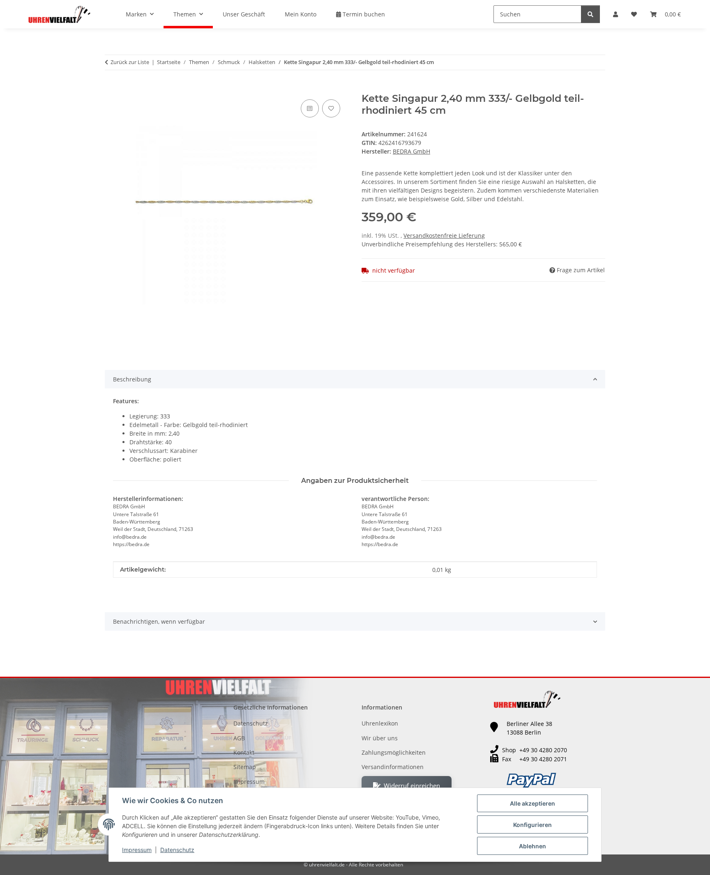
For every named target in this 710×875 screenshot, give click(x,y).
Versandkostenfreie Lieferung (444, 235)
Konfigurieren (532, 824)
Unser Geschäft (244, 14)
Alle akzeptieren (532, 803)
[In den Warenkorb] (111, 88)
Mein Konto (300, 14)
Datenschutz (177, 849)
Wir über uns (380, 738)
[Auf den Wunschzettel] (331, 108)
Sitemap (244, 767)
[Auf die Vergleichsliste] (310, 108)
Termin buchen (363, 14)
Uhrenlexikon (380, 723)
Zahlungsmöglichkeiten (394, 752)
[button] (615, 14)
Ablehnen (532, 846)
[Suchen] (590, 14)
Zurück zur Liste (130, 62)
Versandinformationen (393, 767)
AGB (239, 738)
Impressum (137, 849)
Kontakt (243, 752)
